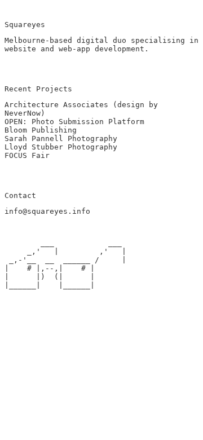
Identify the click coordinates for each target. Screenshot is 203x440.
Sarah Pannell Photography (61, 138)
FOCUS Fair (27, 155)
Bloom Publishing (41, 130)
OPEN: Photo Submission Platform (74, 121)
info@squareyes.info (47, 211)
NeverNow (23, 113)
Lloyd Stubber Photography (61, 147)
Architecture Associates (56, 104)
